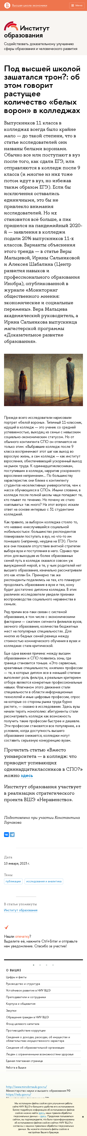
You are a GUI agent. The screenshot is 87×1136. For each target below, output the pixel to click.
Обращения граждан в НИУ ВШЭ (27, 1017)
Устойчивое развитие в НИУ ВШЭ (28, 990)
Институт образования (20, 910)
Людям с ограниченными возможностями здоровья (39, 1054)
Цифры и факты (16, 977)
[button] (33, 965)
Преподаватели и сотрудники (26, 997)
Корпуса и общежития (20, 1004)
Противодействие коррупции (26, 1030)
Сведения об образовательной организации (35, 1047)
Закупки (11, 1010)
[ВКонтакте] (6, 834)
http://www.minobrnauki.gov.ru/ (26, 1087)
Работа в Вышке (16, 1067)
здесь (42, 1113)
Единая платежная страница (24, 1061)
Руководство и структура (23, 984)
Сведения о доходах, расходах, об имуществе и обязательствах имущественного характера (38, 1039)
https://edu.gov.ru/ (18, 1094)
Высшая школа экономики (29, 5)
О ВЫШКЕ (13, 970)
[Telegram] (12, 834)
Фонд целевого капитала (22, 1024)
